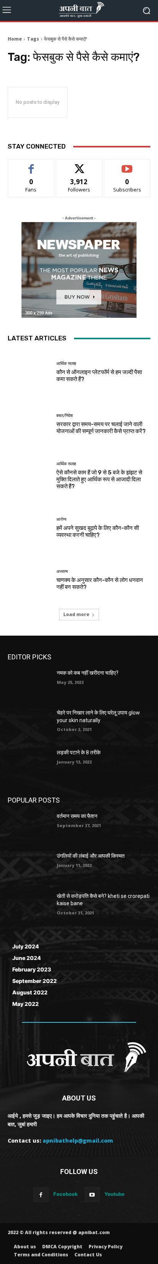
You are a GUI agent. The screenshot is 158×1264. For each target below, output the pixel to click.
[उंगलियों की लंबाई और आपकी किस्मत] (29, 867)
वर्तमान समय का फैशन (77, 816)
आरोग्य (61, 519)
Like (31, 165)
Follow (79, 165)
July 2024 (25, 946)
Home (15, 39)
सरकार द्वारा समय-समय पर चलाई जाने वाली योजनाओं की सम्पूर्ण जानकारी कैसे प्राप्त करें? (101, 428)
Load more (76, 614)
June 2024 (26, 958)
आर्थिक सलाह (66, 363)
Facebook (65, 1194)
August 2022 (30, 992)
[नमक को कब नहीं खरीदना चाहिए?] (29, 684)
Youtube (114, 1194)
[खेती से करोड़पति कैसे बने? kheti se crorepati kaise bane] (29, 907)
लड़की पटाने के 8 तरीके (78, 752)
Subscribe (127, 165)
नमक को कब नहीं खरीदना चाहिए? (87, 673)
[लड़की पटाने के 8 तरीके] (29, 764)
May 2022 (25, 1004)
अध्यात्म (62, 571)
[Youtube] (92, 1194)
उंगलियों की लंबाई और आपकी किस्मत (91, 856)
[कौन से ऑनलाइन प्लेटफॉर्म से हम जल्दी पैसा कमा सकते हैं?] (29, 372)
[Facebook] (40, 1194)
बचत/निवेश (64, 416)
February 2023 (31, 969)
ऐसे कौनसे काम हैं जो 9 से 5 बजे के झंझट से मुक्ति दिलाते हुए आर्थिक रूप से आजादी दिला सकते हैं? (99, 479)
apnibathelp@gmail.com (78, 1140)
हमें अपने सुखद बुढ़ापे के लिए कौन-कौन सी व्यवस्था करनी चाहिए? (97, 531)
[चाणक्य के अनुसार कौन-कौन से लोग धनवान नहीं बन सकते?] (29, 579)
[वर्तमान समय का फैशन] (29, 827)
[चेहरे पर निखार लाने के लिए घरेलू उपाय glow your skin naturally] (29, 724)
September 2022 (34, 981)
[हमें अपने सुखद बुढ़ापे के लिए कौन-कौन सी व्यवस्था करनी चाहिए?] (29, 528)
